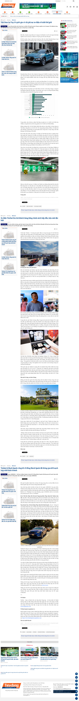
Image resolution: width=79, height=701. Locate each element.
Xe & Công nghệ (57, 13)
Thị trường (47, 13)
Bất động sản (29, 13)
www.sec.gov (45, 585)
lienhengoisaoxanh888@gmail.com (63, 688)
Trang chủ (4, 13)
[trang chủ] (8, 8)
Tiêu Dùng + (4, 26)
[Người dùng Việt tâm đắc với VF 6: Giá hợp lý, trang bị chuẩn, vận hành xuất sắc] (63, 27)
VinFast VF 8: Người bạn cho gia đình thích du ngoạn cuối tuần (9, 272)
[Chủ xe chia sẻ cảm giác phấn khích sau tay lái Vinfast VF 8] (63, 34)
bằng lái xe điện (30, 206)
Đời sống (12, 13)
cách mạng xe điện (37, 206)
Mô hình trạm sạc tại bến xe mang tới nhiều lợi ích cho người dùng (72, 37)
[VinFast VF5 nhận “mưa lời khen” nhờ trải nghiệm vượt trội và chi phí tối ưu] (63, 44)
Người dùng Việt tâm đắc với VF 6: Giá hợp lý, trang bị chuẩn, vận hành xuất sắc (9, 659)
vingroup (31, 456)
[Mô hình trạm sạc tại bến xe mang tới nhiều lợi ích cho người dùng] (63, 39)
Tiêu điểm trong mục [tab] (67, 20)
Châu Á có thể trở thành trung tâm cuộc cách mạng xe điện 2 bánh (9, 73)
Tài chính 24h (38, 13)
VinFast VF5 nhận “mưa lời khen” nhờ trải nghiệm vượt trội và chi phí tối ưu (72, 42)
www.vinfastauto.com (26, 606)
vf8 (27, 456)
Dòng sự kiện (67, 13)
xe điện (23, 206)
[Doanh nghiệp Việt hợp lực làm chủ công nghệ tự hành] (63, 50)
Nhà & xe (30, 645)
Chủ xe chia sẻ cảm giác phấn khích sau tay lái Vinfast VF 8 (23, 16)
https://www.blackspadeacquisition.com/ (31, 618)
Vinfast (23, 456)
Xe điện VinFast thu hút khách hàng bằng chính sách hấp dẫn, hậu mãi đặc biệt (9, 43)
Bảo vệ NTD (20, 13)
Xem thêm (30, 641)
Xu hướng (58, 1)
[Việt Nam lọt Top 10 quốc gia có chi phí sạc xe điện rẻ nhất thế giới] (39, 56)
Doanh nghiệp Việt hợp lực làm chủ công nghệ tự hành (41, 665)
